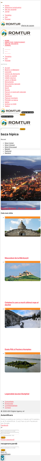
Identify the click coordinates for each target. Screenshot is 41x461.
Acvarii (7, 68)
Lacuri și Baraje (10, 80)
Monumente (9, 82)
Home (7, 5)
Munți (7, 88)
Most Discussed (11, 147)
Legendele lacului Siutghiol (17, 394)
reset (3, 450)
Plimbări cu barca (11, 100)
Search (22, 114)
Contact (8, 408)
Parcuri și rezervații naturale (15, 92)
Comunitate (9, 402)
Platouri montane (11, 98)
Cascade (8, 72)
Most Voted (9, 143)
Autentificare (5, 454)
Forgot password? (7, 440)
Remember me (8, 435)
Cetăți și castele (11, 76)
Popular (8, 19)
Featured (8, 151)
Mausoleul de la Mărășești (16, 258)
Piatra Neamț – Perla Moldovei (18, 208)
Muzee (7, 90)
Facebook (4, 425)
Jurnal (7, 11)
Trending (8, 15)
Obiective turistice (13, 7)
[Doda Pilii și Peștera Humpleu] (22, 328)
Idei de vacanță (10, 9)
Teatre (7, 106)
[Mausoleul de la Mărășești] (22, 236)
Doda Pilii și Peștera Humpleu (18, 349)
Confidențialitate (11, 406)
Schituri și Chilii (10, 104)
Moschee (8, 86)
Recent (7, 149)
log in (3, 437)
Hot (6, 17)
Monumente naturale (12, 84)
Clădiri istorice (10, 78)
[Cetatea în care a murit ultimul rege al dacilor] (22, 281)
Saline (7, 102)
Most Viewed (10, 145)
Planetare (8, 96)
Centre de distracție (12, 74)
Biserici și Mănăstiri (12, 70)
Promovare (9, 404)
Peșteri (7, 94)
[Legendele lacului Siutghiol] (22, 372)
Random (8, 153)
